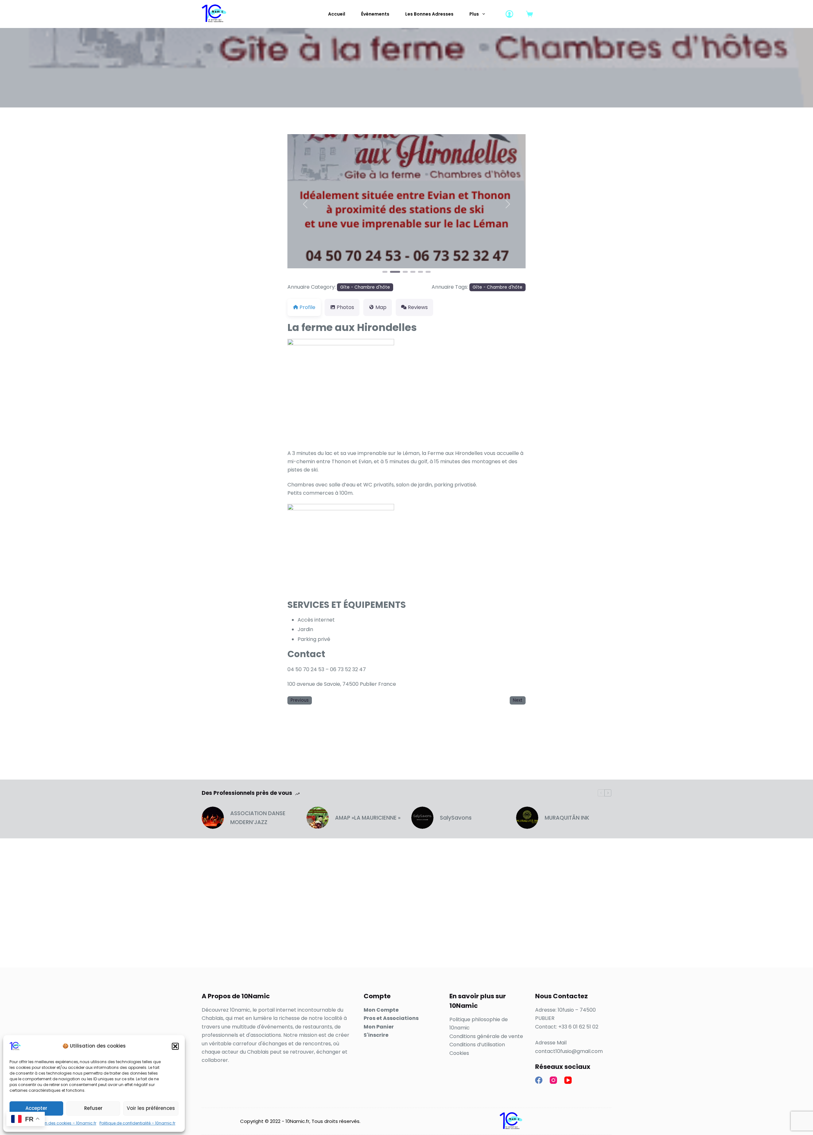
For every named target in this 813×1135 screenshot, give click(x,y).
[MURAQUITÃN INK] (527, 818)
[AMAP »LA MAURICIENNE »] (317, 818)
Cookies (459, 1053)
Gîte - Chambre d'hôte (365, 287)
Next (517, 700)
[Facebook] (538, 1080)
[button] (175, 1046)
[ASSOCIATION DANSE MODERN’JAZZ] (213, 818)
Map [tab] (380, 307)
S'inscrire (376, 1035)
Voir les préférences (151, 1108)
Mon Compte (381, 1010)
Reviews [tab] (418, 307)
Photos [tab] (345, 307)
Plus (474, 14)
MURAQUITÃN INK (567, 818)
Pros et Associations (391, 1018)
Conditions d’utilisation (477, 1044)
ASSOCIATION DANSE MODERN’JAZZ (258, 817)
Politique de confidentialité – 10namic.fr (137, 1123)
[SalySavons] (422, 818)
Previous (300, 700)
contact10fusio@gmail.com (569, 1051)
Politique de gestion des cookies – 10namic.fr (53, 1123)
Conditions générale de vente (486, 1036)
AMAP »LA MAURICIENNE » (367, 818)
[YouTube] (568, 1080)
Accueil (336, 14)
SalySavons (456, 818)
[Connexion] (509, 14)
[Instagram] (553, 1080)
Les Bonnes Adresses (429, 14)
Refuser (93, 1108)
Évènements (375, 14)
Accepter (36, 1108)
